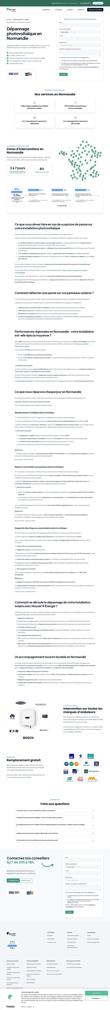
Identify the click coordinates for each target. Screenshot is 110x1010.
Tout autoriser (96, 993)
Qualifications (51, 939)
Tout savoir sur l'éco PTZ (53, 970)
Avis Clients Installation (93, 939)
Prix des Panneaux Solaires (73, 964)
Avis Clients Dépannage (93, 942)
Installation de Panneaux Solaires (13, 968)
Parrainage (50, 935)
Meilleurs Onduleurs (32, 967)
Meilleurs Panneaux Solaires (34, 964)
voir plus (66, 195)
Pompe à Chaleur (71, 942)
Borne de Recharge (72, 939)
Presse (89, 935)
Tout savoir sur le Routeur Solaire (33, 975)
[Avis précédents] (26, 196)
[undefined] (23, 197)
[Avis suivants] (98, 196)
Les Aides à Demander (52, 964)
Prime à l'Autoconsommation (54, 974)
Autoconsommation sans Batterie (13, 973)
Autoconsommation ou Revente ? (13, 983)
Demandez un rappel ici (25, 381)
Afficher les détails (26, 1007)
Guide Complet (11, 964)
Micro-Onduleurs (31, 979)
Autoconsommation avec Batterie (13, 978)
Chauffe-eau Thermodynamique (72, 946)
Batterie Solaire (31, 982)
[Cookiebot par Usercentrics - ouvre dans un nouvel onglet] (10, 1007)
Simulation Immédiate (73, 935)
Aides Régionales (51, 967)
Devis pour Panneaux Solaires (74, 967)
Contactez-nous (51, 942)
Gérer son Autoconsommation (15, 988)
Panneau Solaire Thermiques (34, 970)
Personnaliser (96, 998)
